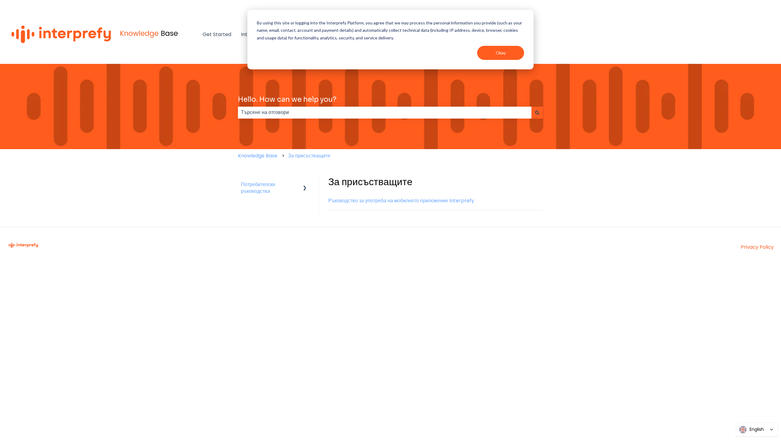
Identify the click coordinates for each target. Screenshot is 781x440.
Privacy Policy (757, 247)
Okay (501, 52)
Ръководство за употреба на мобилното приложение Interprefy (401, 200)
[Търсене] (537, 112)
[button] (305, 185)
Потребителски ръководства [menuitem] (258, 188)
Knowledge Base (257, 155)
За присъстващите (309, 155)
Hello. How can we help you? (287, 99)
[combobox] (384, 112)
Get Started (217, 34)
